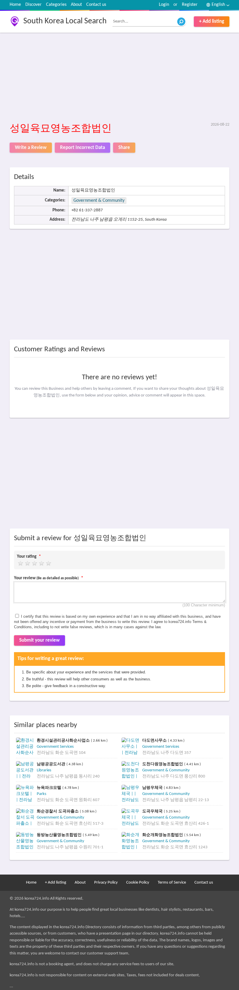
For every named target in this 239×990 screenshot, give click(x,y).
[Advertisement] (119, 78)
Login (164, 4)
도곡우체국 (153, 811)
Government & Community (98, 200)
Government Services (55, 747)
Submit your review (39, 640)
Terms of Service (172, 882)
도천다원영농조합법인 (163, 764)
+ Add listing (211, 21)
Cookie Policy (137, 882)
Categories (56, 4)
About (76, 4)
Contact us (96, 4)
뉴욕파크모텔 (49, 787)
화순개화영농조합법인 (163, 835)
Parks (41, 794)
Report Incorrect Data (82, 147)
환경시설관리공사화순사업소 (64, 740)
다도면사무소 (155, 740)
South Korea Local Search (65, 21)
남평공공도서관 (51, 764)
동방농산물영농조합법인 (60, 835)
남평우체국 (153, 787)
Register (190, 4)
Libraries (44, 770)
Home (15, 4)
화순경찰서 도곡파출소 (58, 811)
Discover (33, 4)
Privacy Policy (106, 882)
